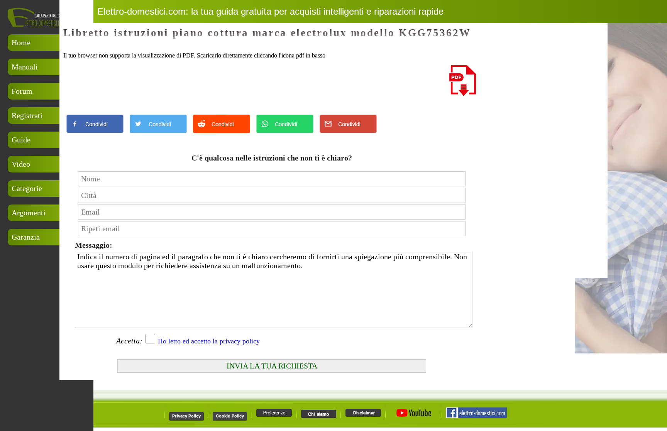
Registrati (27, 115)
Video (21, 164)
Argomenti (29, 212)
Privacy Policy (186, 416)
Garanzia (26, 237)
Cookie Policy (230, 416)
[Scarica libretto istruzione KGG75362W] (462, 94)
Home (21, 42)
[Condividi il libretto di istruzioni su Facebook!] (95, 135)
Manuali (25, 67)
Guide (21, 139)
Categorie (27, 188)
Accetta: (129, 340)
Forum (22, 91)
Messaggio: (93, 245)
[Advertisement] (46, 287)
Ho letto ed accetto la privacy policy (209, 341)
